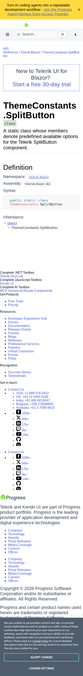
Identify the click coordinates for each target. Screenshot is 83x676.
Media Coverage (20, 545)
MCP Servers (9, 290)
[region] (41, 647)
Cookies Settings (41, 668)
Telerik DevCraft (11, 276)
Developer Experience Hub (27, 318)
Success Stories (19, 372)
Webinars (15, 340)
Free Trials (15, 301)
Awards (13, 537)
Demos (13, 322)
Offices (13, 552)
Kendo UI (6, 283)
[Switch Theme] (76, 34)
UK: (32, 396)
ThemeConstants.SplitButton (39, 110)
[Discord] (18, 445)
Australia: (35, 407)
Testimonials (17, 376)
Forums (13, 333)
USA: (32, 393)
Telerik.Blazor (30, 52)
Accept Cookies (42, 657)
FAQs (12, 358)
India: (33, 400)
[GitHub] (18, 440)
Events (13, 355)
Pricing (13, 305)
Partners (14, 347)
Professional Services (23, 344)
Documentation (19, 326)
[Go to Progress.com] (13, 499)
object (12, 223)
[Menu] (7, 34)
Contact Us (16, 389)
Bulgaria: (34, 404)
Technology (16, 534)
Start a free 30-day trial (41, 84)
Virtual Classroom (21, 351)
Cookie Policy (40, 641)
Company (15, 530)
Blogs (12, 336)
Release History (19, 329)
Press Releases (19, 541)
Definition (17, 167)
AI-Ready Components (36, 290)
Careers (14, 548)
